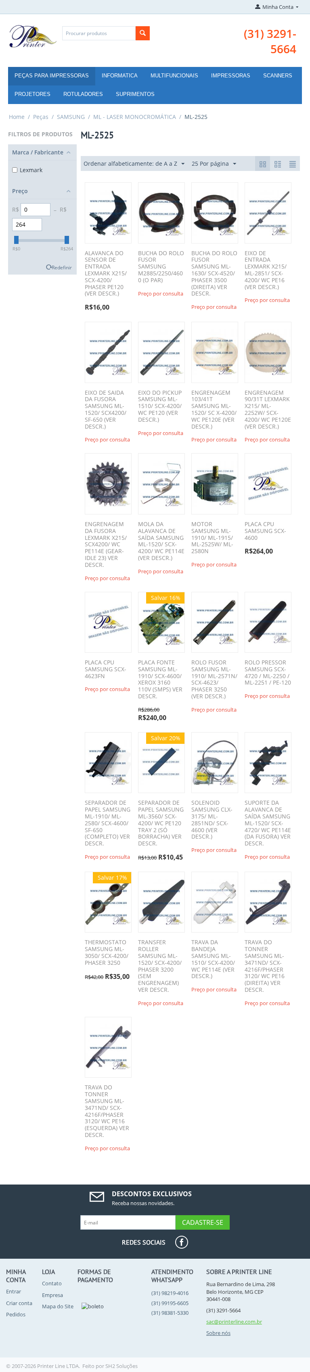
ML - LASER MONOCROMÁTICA (134, 117)
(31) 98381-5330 (170, 1312)
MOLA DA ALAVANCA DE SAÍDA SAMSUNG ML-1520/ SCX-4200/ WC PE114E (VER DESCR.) (161, 541)
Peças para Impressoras (52, 76)
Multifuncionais (174, 76)
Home (17, 117)
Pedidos (15, 1314)
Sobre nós (218, 1333)
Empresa (52, 1295)
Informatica (120, 76)
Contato (52, 1283)
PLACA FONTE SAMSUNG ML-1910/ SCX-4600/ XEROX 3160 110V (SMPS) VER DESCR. (160, 679)
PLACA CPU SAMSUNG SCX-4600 (265, 531)
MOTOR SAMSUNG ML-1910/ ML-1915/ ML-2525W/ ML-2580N (212, 538)
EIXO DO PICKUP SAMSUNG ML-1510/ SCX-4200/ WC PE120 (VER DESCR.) (160, 406)
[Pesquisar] (143, 33)
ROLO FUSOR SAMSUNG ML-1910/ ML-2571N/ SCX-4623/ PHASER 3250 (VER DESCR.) (214, 679)
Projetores (32, 94)
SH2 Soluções (121, 1366)
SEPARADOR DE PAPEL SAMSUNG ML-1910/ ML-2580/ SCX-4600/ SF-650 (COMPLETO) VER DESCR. (107, 823)
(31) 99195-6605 (170, 1303)
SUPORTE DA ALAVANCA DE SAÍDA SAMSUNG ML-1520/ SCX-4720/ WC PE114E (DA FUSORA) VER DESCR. (268, 823)
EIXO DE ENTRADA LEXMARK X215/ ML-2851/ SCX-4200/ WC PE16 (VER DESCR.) (266, 270)
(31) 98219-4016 (170, 1293)
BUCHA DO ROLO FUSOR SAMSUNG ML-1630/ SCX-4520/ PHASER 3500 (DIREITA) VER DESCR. (214, 274)
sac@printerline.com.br (234, 1321)
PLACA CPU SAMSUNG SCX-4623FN (105, 669)
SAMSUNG (71, 117)
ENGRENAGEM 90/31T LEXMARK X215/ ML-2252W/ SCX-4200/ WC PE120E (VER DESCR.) (268, 409)
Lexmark (31, 170)
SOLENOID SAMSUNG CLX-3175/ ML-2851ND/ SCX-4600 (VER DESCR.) (211, 819)
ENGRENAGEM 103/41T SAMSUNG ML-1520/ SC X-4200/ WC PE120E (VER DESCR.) (214, 409)
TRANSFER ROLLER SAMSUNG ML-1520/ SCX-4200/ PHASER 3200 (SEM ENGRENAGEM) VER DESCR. (160, 966)
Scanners (277, 76)
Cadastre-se (202, 1222)
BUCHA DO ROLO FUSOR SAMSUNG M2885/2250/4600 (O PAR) (161, 267)
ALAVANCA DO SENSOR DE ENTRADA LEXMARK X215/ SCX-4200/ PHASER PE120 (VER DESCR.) (106, 274)
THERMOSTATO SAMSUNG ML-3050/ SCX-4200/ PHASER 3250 (106, 952)
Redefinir (62, 267)
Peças (40, 117)
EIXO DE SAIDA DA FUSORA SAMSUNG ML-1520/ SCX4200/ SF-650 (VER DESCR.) (105, 409)
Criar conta (19, 1303)
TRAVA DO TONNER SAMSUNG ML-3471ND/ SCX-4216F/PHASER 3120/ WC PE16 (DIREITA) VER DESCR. (265, 966)
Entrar (13, 1291)
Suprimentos (135, 94)
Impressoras (230, 76)
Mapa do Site (57, 1306)
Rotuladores (83, 94)
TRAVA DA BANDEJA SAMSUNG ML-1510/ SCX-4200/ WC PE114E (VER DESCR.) (213, 959)
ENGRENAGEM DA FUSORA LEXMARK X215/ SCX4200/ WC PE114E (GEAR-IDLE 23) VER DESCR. (106, 544)
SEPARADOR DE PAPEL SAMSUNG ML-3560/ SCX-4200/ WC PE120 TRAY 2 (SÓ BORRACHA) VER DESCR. (161, 823)
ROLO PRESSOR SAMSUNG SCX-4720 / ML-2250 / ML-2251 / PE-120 (268, 672)
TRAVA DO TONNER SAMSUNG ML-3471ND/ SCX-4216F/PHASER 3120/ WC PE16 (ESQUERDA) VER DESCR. (107, 1111)
